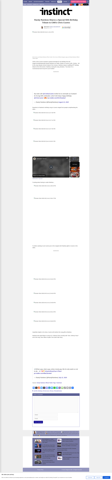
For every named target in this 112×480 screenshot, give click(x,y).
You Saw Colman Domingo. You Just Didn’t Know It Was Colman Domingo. (48, 455)
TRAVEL (47, 1)
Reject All (98, 477)
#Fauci (59, 370)
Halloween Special (41, 158)
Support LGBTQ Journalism (78, 1)
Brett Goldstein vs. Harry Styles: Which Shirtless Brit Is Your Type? (49, 440)
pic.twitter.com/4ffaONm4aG (43, 372)
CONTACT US (35, 4)
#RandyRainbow (58, 389)
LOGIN (24, 4)
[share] (67, 158)
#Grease (52, 389)
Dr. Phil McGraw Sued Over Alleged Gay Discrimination (48, 444)
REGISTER (29, 4)
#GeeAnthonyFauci (51, 370)
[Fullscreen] (78, 161)
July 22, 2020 (63, 376)
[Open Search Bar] (87, 1)
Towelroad (59, 381)
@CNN (35, 389)
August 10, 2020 (63, 102)
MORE (65, 1)
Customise (90, 477)
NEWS (30, 1)
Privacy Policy (40, 468)
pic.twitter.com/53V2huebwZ (57, 98)
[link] (34, 158)
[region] (56, 476)
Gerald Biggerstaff (55, 26)
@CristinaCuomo (48, 94)
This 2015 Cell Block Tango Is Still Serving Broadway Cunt (48, 450)
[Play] (70, 161)
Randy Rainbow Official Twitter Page (46, 381)
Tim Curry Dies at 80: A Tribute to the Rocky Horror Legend (48, 461)
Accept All (106, 477)
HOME (25, 1)
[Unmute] (72, 161)
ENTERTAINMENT (39, 1)
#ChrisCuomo (46, 389)
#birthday (40, 389)
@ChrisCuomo (38, 98)
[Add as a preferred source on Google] (66, 27)
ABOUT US (42, 4)
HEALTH (53, 1)
